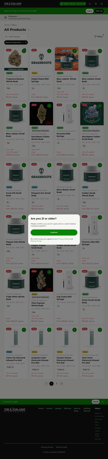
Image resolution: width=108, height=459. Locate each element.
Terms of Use (36, 241)
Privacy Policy (63, 239)
